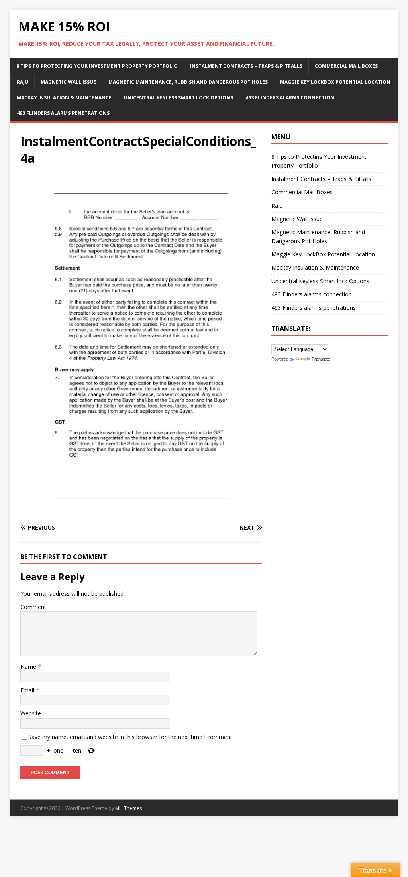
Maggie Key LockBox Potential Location (335, 82)
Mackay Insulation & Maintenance (64, 97)
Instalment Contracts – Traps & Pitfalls (246, 66)
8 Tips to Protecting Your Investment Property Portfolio (97, 66)
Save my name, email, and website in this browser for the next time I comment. (130, 737)
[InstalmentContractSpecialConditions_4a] (141, 512)
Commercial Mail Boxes (346, 66)
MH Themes (128, 808)
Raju (22, 82)
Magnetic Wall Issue (68, 82)
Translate (321, 359)
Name (29, 666)
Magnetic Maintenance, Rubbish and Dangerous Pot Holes (188, 82)
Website (30, 713)
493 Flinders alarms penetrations (63, 113)
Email (28, 690)
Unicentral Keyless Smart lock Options (178, 97)
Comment (33, 607)
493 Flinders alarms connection (289, 97)
